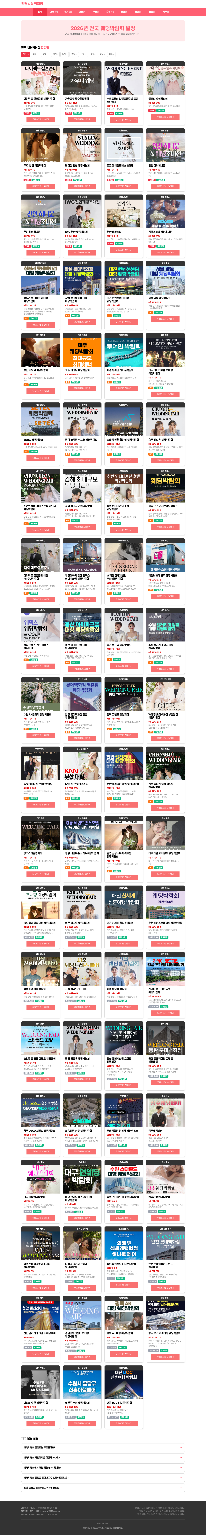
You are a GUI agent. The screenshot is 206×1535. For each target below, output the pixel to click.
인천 (82, 12)
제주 (166, 12)
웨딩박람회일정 (32, 4)
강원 (138, 12)
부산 (96, 12)
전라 (124, 12)
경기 (68, 12)
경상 (152, 12)
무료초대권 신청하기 (40, 119)
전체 (25, 54)
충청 (110, 12)
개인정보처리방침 (103, 1524)
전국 (40, 12)
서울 (54, 12)
